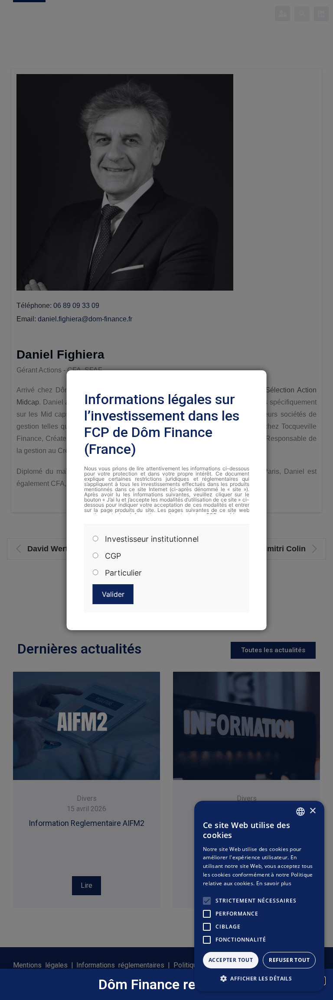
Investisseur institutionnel (152, 539)
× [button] (312, 811)
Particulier (123, 573)
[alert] (259, 896)
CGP (113, 556)
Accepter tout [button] (231, 960)
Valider (113, 594)
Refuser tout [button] (289, 960)
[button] (259, 978)
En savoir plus (273, 883)
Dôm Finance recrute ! (166, 984)
